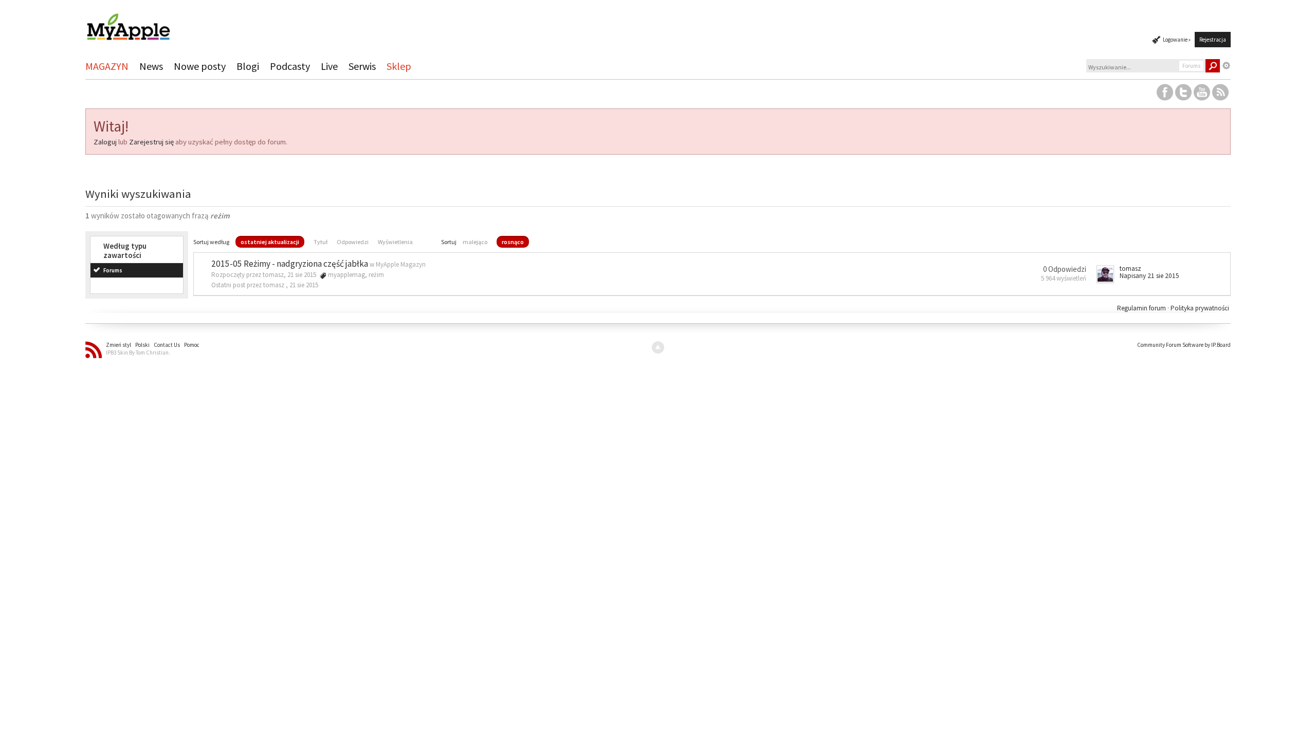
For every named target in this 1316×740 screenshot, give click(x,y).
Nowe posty (200, 66)
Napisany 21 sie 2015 (1149, 275)
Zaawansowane (1226, 66)
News (151, 66)
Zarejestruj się (151, 141)
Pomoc (191, 344)
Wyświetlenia (395, 242)
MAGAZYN (107, 66)
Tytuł (320, 242)
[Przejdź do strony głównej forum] (128, 22)
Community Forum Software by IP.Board (1184, 344)
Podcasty (290, 66)
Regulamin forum (1142, 308)
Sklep (399, 66)
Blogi (247, 66)
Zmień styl (118, 344)
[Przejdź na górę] (658, 347)
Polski (142, 344)
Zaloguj (105, 141)
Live (329, 66)
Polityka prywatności (1200, 308)
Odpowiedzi (353, 242)
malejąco (475, 242)
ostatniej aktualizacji (270, 242)
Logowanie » (1177, 39)
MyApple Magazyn (401, 264)
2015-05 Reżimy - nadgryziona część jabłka (289, 263)
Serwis (362, 66)
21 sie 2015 (303, 285)
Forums (112, 270)
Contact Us (167, 344)
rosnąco (513, 242)
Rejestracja (1212, 39)
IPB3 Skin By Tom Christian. (138, 352)
